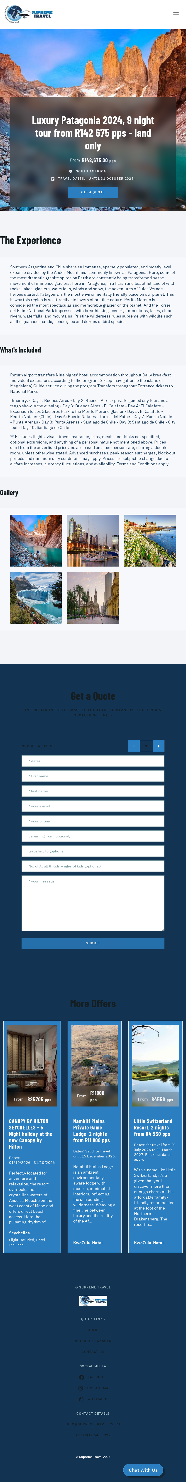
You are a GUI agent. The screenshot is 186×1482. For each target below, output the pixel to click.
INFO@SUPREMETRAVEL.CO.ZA (93, 1424)
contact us (93, 1352)
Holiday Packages (93, 1341)
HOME (93, 1330)
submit (93, 943)
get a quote (93, 192)
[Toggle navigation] (176, 14)
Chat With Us (143, 1470)
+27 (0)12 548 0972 (93, 1435)
